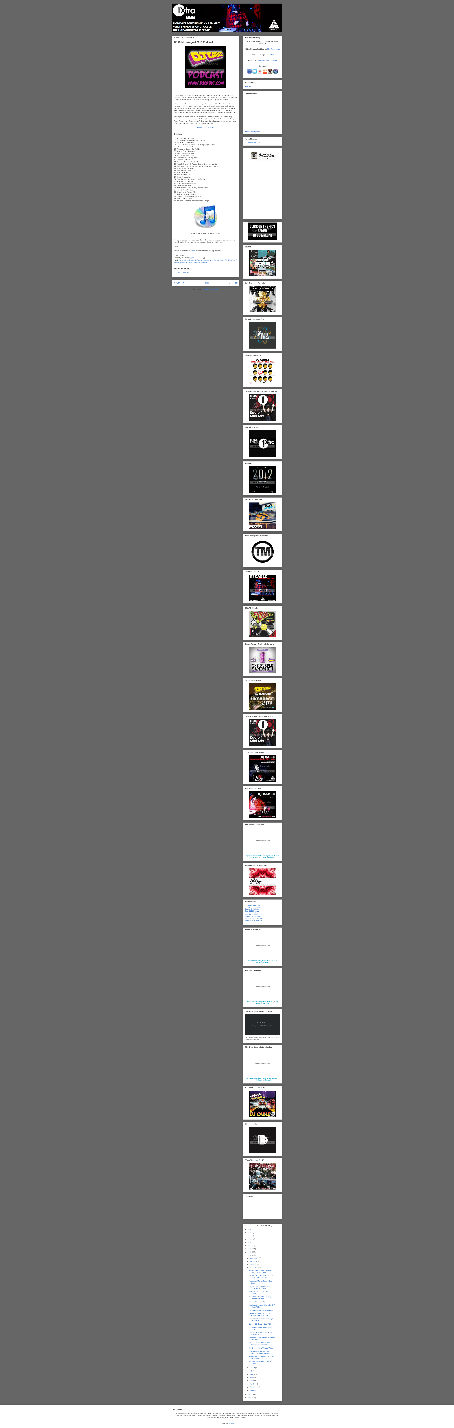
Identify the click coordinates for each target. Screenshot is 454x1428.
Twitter (193, 251)
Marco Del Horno (226, 260)
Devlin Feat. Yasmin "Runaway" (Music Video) (261, 1320)
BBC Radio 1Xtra (273, 49)
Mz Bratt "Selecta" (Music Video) (261, 1348)
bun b (186, 260)
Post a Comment (183, 273)
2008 (250, 1398)
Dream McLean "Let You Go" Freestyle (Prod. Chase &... (260, 1315)
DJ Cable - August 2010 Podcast (261, 1310)
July (251, 1371)
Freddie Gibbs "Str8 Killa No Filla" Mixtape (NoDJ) (261, 1357)
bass (181, 260)
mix (234, 260)
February (253, 1387)
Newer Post (179, 283)
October (253, 1264)
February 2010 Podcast (254, 918)
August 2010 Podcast (253, 907)
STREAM (211, 127)
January (253, 1390)
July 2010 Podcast (252, 909)
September (254, 1268)
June (252, 1374)
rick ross (189, 263)
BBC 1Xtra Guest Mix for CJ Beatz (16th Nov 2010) (261, 1037)
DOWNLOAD (201, 127)
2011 (250, 1252)
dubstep (206, 260)
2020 (250, 1229)
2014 (250, 1242)
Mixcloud (271, 857)
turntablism (196, 263)
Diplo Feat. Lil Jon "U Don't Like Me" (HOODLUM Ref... (261, 1277)
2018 (250, 1233)
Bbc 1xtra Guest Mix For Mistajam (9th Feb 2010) (262, 1078)
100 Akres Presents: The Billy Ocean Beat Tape (260, 1298)
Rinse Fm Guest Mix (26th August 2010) (260, 1002)
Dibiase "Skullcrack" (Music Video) (262, 1302)
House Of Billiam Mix (252, 905)
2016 (250, 1239)
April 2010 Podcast (252, 915)
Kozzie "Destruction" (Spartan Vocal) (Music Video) (260, 1271)
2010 (250, 1255)
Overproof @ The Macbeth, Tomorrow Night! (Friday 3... (260, 1352)
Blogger (231, 1423)
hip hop (216, 260)
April (251, 1381)
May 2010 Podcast (252, 913)
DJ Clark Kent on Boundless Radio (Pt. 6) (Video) (259, 1287)
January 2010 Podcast (253, 920)
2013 (250, 1246)
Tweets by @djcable (252, 132)
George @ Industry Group (267, 60)
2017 (250, 1236)
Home (206, 283)
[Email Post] (203, 258)
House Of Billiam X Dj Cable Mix (258, 961)
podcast (182, 263)
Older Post (233, 283)
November (254, 1261)
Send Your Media (253, 143)
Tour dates (249, 86)
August (252, 1368)
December (254, 1258)
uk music (204, 263)
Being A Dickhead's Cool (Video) (261, 1324)
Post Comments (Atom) (210, 289)
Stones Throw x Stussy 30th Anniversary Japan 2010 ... (260, 1344)
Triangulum (270, 55)
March (252, 1384)
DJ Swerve (198, 260)
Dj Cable (263, 857)
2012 (250, 1249)
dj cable (191, 260)
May (251, 1377)
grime (211, 260)
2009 (250, 1394)
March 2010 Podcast (252, 917)
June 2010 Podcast (252, 911)
